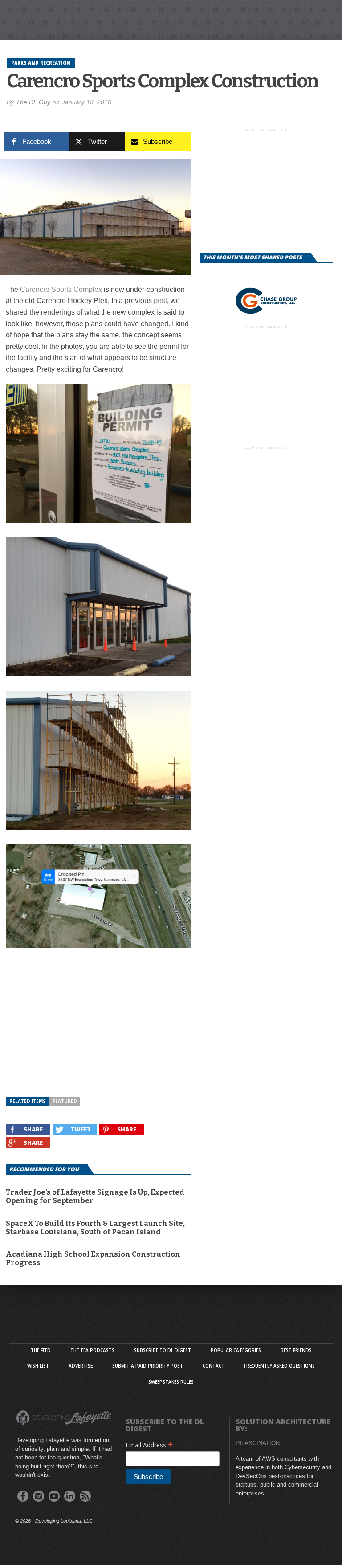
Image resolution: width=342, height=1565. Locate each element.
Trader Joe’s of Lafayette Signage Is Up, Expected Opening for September (95, 1196)
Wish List (38, 1366)
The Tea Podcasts (92, 1350)
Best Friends (296, 1350)
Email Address (149, 1445)
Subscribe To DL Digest (162, 1350)
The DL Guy (33, 102)
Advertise (81, 1366)
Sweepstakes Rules (171, 1382)
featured (65, 1101)
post (160, 300)
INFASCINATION (258, 1443)
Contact (213, 1366)
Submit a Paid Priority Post (147, 1366)
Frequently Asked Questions (279, 1366)
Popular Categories (236, 1350)
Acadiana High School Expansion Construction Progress (93, 1258)
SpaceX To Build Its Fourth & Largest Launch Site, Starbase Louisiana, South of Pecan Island (95, 1227)
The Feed (41, 1350)
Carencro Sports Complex (61, 289)
